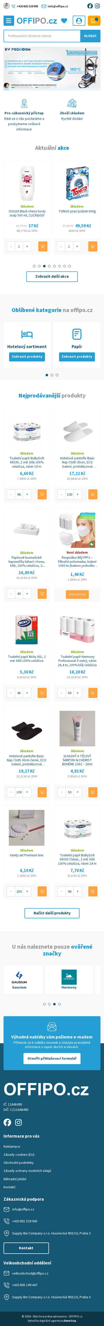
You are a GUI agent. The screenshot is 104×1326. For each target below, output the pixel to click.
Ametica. (70, 1321)
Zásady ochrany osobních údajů (27, 1170)
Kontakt (9, 1187)
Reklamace (12, 1146)
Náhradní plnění (15, 1179)
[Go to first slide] (94, 68)
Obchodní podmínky (19, 1162)
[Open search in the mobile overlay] (52, 36)
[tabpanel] (27, 980)
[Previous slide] (10, 68)
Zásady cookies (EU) (19, 1154)
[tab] (34, 266)
